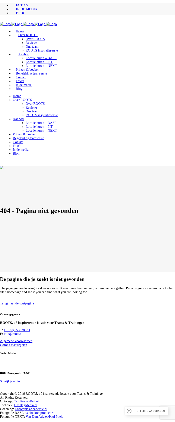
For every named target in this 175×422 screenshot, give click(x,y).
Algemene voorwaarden (16, 341)
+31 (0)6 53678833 (17, 330)
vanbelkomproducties (39, 413)
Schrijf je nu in (10, 381)
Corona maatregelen (13, 345)
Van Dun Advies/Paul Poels (44, 416)
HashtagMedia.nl (25, 405)
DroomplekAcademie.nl (31, 409)
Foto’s (22, 5)
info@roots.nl (13, 334)
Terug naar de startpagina (17, 303)
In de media (26, 9)
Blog (21, 13)
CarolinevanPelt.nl (26, 401)
